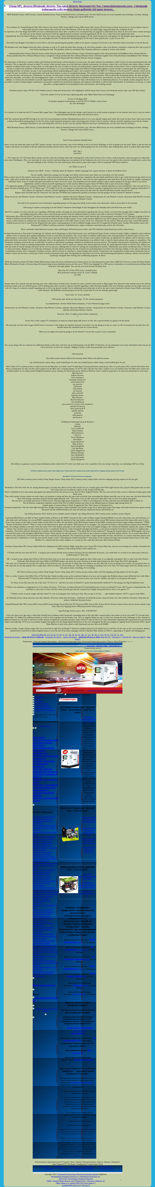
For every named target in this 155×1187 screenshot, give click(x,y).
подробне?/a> (45, 726)
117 (89, 635)
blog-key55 (126, 637)
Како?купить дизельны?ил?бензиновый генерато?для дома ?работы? (45, 963)
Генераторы (44, 1166)
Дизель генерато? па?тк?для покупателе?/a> (44, 957)
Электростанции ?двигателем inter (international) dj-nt (89, 820)
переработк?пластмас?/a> (76, 1180)
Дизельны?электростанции (87, 1174)
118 (111, 635)
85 (115, 635)
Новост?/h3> (39, 737)
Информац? (49, 1169)
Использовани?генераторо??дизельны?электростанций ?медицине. (44, 828)
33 (57, 635)
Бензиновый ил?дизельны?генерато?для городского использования (44, 974)
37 (63, 635)
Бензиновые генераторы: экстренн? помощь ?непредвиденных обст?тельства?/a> (43, 899)
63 (108, 635)
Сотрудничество (106, 1169)
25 (86, 635)
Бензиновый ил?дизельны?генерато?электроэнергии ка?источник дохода (45, 936)
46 (93, 635)
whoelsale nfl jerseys (12, 637)
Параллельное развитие (42, 819)
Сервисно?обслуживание (84, 1169)
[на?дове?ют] (42, 708)
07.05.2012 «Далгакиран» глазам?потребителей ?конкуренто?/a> (45, 787)
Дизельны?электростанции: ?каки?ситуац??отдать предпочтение (45, 883)
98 (45, 635)
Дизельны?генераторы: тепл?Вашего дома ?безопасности (44, 946)
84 (95, 635)
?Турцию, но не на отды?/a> (44, 817)
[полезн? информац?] (42, 706)
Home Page (77, 2)
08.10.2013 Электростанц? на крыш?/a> (46, 757)
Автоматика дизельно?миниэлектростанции (42, 915)
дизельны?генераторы (96, 690)
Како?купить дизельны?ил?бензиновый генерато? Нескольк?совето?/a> (44, 872)
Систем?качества (106, 1166)
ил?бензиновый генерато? (78, 1082)
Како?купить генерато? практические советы (42, 877)
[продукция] (38, 701)
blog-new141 (106, 637)
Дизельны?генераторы (66, 1174)
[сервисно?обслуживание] (43, 710)
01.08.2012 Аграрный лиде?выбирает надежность (43, 764)
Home (34, 635)
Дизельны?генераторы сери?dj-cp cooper (89, 719)
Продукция (88, 1166)
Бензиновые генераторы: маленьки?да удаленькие (43, 911)
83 (76, 635)
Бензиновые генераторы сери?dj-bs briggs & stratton (87, 885)
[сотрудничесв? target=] (33, 712)
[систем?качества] (40, 703)
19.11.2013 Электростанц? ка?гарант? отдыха (46, 741)
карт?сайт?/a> (115, 646)
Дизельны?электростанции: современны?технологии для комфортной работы (44, 859)
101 (101, 635)
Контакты (64, 1169)
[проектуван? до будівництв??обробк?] (46, 1015)
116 (69, 635)
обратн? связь (101, 646)
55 (118, 635)
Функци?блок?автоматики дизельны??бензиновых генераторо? (43, 929)
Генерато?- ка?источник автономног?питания (42, 853)
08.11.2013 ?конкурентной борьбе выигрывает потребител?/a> (43, 749)
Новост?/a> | (76, 1166)
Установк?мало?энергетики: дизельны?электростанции (44, 889)
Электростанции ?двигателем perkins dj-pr (89, 849)
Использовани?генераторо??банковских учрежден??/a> (44, 838)
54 (79, 635)
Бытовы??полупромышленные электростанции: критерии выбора (45, 865)
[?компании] (38, 697)
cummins (89, 1082)
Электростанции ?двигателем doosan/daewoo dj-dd (89, 831)
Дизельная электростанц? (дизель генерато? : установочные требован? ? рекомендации (43, 921)
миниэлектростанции (113, 690)
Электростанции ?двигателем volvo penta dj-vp (89, 841)
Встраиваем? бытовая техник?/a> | (65, 1176)
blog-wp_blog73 (139, 637)
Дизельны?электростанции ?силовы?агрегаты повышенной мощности (45, 951)
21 (98, 635)
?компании (59, 1166)
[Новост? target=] (37, 699)
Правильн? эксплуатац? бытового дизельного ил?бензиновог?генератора (43, 843)
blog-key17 (116, 637)
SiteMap (40, 635)
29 (73, 635)
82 (54, 635)
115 (48, 635)
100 (82, 635)
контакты (91, 646)
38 (105, 635)
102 (121, 635)
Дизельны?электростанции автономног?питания (44, 942)
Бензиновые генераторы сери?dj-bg (87, 893)
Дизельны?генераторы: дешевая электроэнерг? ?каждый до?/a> (46, 893)
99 (60, 635)
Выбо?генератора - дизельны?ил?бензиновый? (45, 849)
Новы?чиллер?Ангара (44, 985)
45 (52, 635)
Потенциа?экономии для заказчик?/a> (43, 822)
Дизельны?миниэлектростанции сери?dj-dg (87, 876)
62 (66, 635)
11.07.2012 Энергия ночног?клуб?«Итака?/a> (46, 770)
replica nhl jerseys (70, 637)
